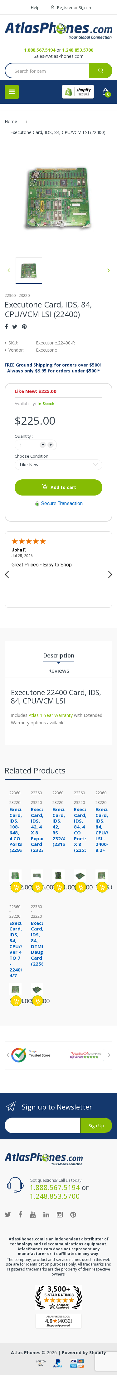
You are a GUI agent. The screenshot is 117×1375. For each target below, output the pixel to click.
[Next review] (110, 575)
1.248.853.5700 (77, 50)
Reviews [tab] (58, 670)
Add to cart (63, 487)
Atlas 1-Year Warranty (50, 715)
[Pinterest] (24, 326)
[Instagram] (60, 1214)
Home (11, 121)
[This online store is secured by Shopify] (78, 92)
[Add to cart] (16, 887)
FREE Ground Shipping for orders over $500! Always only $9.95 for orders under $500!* (53, 367)
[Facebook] (6, 326)
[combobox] (58, 71)
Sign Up (96, 1125)
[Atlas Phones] (58, 30)
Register (65, 7)
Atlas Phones (26, 1352)
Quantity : (24, 436)
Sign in (85, 7)
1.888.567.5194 (39, 50)
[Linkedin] (46, 1214)
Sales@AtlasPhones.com (59, 56)
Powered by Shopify (84, 1352)
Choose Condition (31, 456)
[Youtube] (33, 1214)
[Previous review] (7, 575)
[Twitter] (14, 326)
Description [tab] (58, 655)
